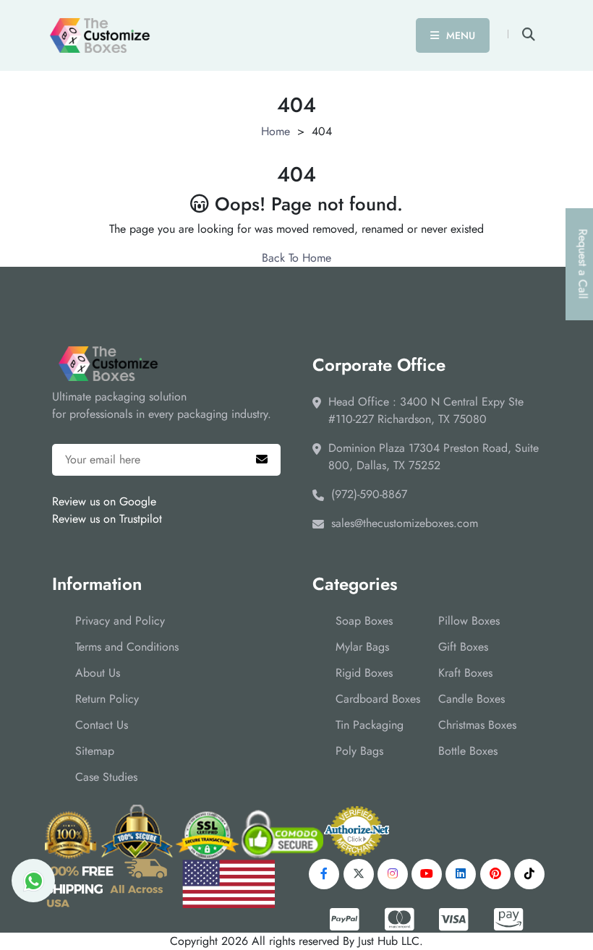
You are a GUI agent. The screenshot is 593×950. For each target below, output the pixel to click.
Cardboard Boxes (378, 698)
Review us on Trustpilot (107, 518)
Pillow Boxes (469, 620)
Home (275, 131)
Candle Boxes (471, 698)
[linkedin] (460, 874)
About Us (97, 672)
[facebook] (324, 874)
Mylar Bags (362, 646)
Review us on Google (104, 501)
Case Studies (106, 777)
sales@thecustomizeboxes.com (404, 523)
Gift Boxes (463, 646)
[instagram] (392, 874)
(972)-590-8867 (369, 494)
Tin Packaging (370, 724)
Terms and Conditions (127, 646)
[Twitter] (359, 874)
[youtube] (426, 874)
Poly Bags (359, 751)
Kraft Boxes (465, 672)
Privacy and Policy (120, 620)
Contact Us (101, 724)
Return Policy (107, 698)
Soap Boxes (364, 620)
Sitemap (94, 751)
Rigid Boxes (364, 672)
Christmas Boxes (477, 724)
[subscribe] (262, 459)
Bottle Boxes (468, 751)
